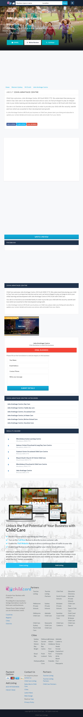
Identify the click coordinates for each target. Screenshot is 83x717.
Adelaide (58, 639)
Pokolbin (51, 661)
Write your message (16, 377)
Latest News (28, 693)
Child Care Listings (41, 715)
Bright (36, 649)
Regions (8, 617)
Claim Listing (21, 124)
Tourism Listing (48, 675)
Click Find (59, 591)
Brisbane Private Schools (59, 606)
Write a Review (41, 237)
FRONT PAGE (10, 690)
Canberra (59, 641)
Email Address (14, 366)
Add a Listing (11, 124)
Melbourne (44, 639)
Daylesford (59, 651)
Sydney (36, 639)
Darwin (43, 641)
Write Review (34, 42)
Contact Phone (14, 371)
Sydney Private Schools (47, 606)
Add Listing (59, 565)
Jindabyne (51, 644)
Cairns (43, 649)
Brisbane (51, 639)
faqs (32, 699)
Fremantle (59, 654)
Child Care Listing (30, 681)
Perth (36, 641)
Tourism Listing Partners (48, 593)
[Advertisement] (41, 72)
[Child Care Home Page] (18, 590)
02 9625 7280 (14, 33)
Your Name (13, 360)
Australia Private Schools (71, 598)
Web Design (28, 696)
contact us (27, 678)
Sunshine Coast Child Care (60, 615)
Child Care (48, 628)
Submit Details (28, 388)
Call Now (51, 42)
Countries (9, 615)
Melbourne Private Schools (36, 606)
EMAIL (16, 42)
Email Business (32, 124)
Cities (8, 621)
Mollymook (37, 661)
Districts (9, 623)
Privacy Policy (29, 702)
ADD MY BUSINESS (12, 687)
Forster (58, 649)
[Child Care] (17, 3)
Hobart (50, 641)
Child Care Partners (49, 684)
